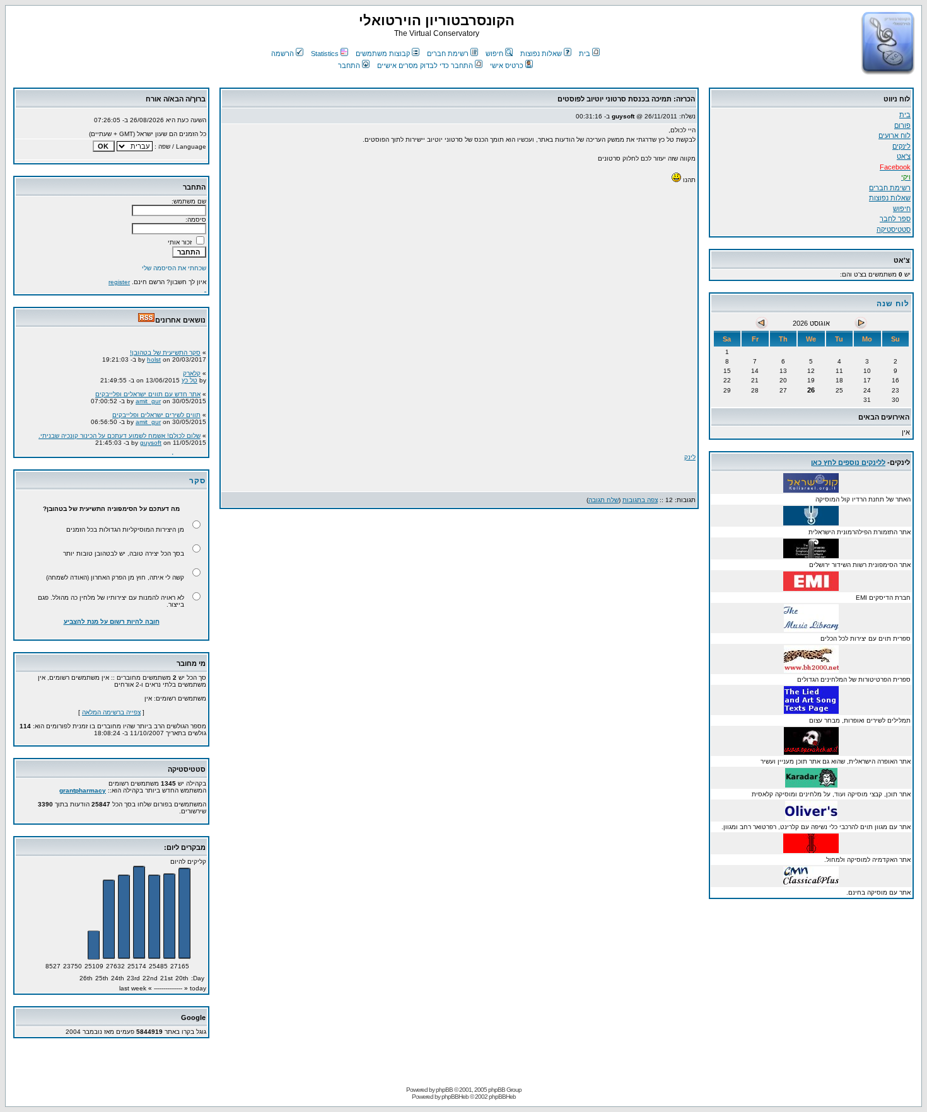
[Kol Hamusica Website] (811, 489)
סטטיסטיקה (894, 229)
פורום (902, 125)
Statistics (325, 53)
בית (584, 53)
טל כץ (189, 375)
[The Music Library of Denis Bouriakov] (811, 628)
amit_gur (148, 396)
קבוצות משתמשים (383, 53)
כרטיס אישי (506, 65)
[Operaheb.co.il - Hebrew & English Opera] (811, 751)
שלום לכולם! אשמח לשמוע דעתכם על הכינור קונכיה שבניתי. (119, 431)
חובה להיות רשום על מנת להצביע (112, 621)
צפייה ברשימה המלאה (111, 712)
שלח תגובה (603, 499)
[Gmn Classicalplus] (811, 882)
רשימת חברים (448, 53)
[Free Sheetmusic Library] (811, 669)
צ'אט (904, 156)
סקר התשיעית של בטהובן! (165, 348)
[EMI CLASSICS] (811, 587)
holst (154, 355)
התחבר (349, 65)
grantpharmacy (82, 790)
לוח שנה (893, 303)
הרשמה (282, 53)
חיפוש (494, 53)
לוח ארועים (894, 135)
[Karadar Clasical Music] (811, 784)
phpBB (444, 1089)
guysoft (150, 438)
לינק (690, 457)
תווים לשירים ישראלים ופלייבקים (156, 410)
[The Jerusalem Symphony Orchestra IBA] (811, 554)
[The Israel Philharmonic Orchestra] (811, 522)
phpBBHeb (455, 1096)
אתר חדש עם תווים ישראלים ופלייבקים (148, 389)
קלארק (192, 368)
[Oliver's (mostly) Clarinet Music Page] (811, 816)
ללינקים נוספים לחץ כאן (848, 462)
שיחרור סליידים (179, 452)
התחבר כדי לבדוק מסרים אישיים (425, 65)
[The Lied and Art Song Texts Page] (811, 710)
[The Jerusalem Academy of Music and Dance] (811, 849)
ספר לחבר (895, 218)
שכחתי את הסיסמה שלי (174, 268)
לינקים (901, 146)
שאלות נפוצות (541, 53)
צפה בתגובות (640, 499)
